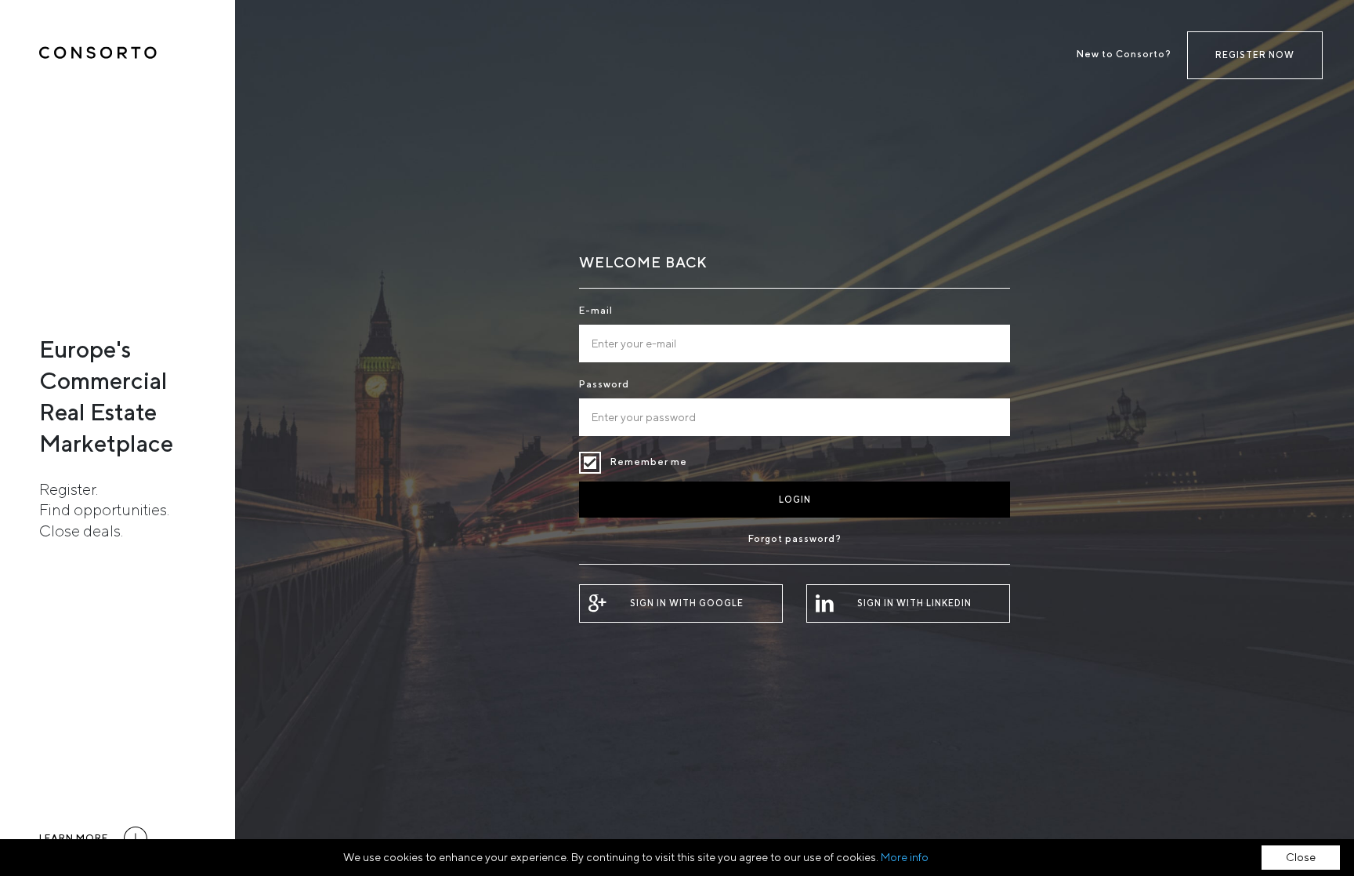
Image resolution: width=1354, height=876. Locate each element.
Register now (1254, 54)
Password (604, 384)
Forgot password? (795, 538)
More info (905, 857)
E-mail (596, 310)
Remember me (590, 463)
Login (795, 499)
